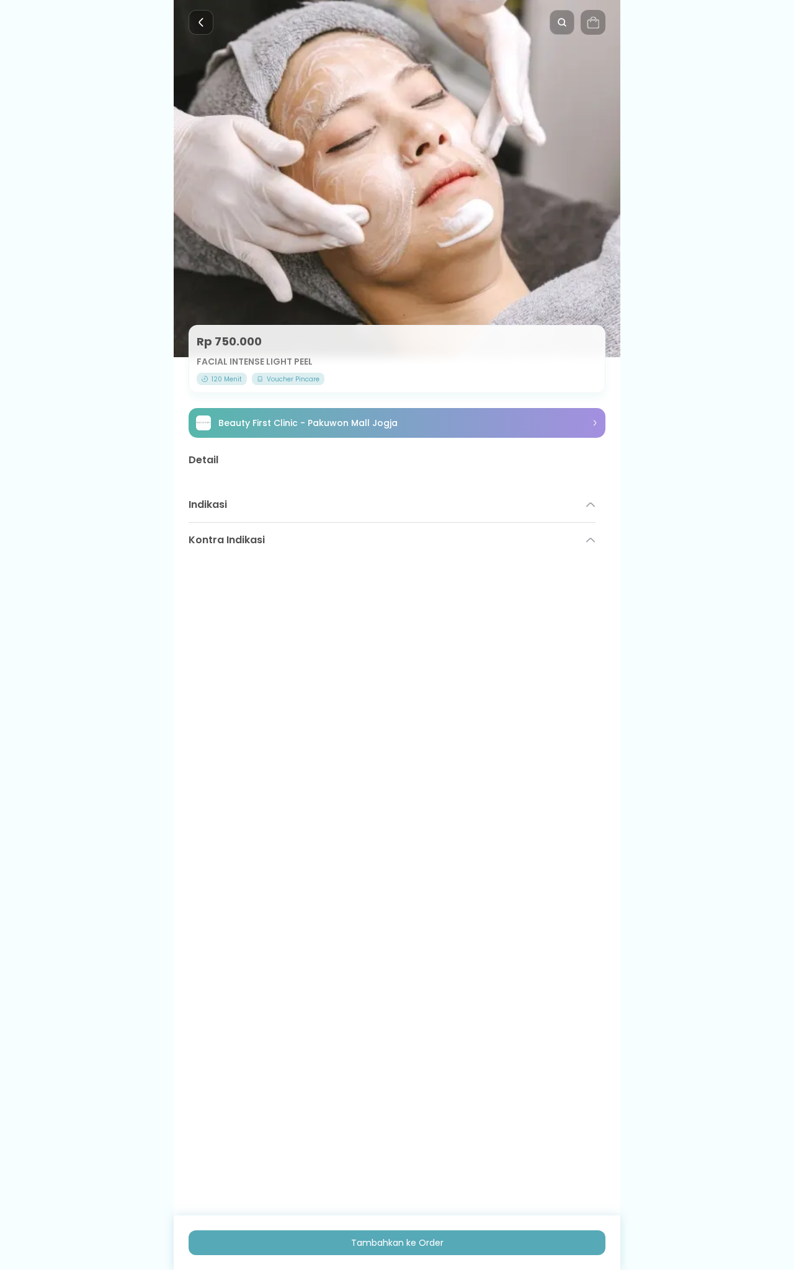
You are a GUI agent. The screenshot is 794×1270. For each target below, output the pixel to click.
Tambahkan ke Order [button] (397, 1243)
